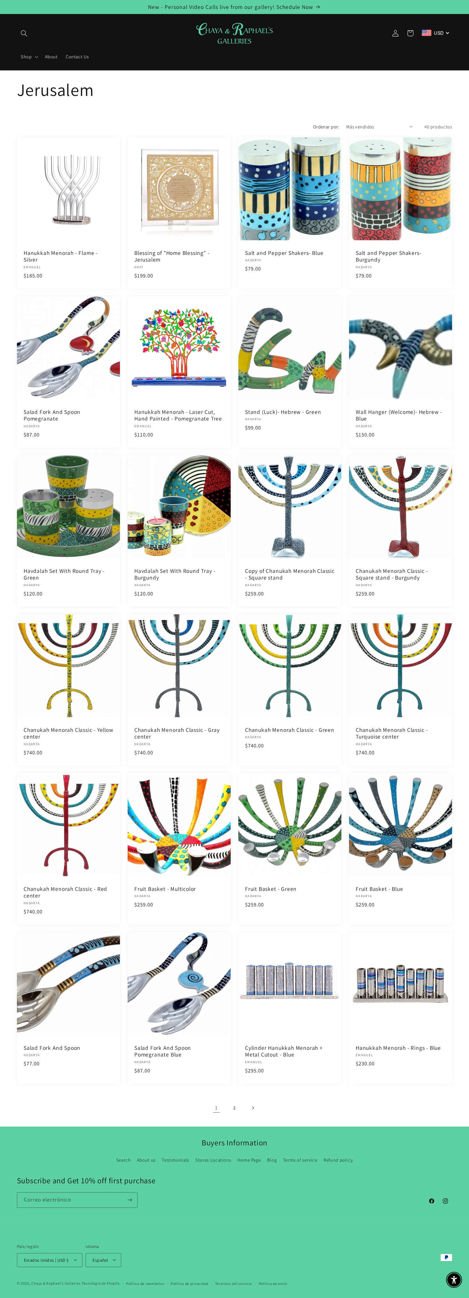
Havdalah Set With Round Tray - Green (64, 574)
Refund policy (338, 1160)
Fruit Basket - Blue (379, 888)
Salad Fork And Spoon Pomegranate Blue (162, 1051)
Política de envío (273, 1283)
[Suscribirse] (129, 1200)
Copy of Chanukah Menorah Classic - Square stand (290, 574)
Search (123, 1160)
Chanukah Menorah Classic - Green (289, 729)
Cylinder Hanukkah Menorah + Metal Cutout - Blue (284, 1051)
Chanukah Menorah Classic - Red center (65, 892)
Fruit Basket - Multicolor (165, 888)
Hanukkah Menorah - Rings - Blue (398, 1047)
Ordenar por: (326, 127)
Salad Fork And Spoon (52, 1047)
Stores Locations (213, 1160)
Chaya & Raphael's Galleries (55, 1282)
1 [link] (216, 1107)
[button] (24, 33)
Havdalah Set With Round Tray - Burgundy (174, 574)
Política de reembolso (145, 1283)
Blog (272, 1160)
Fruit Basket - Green (271, 888)
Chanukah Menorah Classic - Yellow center (68, 733)
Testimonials (175, 1160)
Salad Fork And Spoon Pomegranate (52, 415)
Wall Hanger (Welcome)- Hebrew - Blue (399, 415)
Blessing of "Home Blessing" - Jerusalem (172, 256)
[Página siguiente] (252, 1107)
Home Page (249, 1160)
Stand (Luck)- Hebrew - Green (283, 411)
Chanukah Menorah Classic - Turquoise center (392, 733)
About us (146, 1160)
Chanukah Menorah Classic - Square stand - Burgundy (392, 574)
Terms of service (300, 1160)
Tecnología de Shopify (100, 1282)
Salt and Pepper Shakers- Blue (284, 252)
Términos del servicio (233, 1283)
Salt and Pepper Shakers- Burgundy (388, 256)
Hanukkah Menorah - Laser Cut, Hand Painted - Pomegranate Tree (178, 415)
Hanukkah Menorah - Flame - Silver (61, 256)
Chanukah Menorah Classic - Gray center (177, 733)
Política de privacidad (189, 1283)
